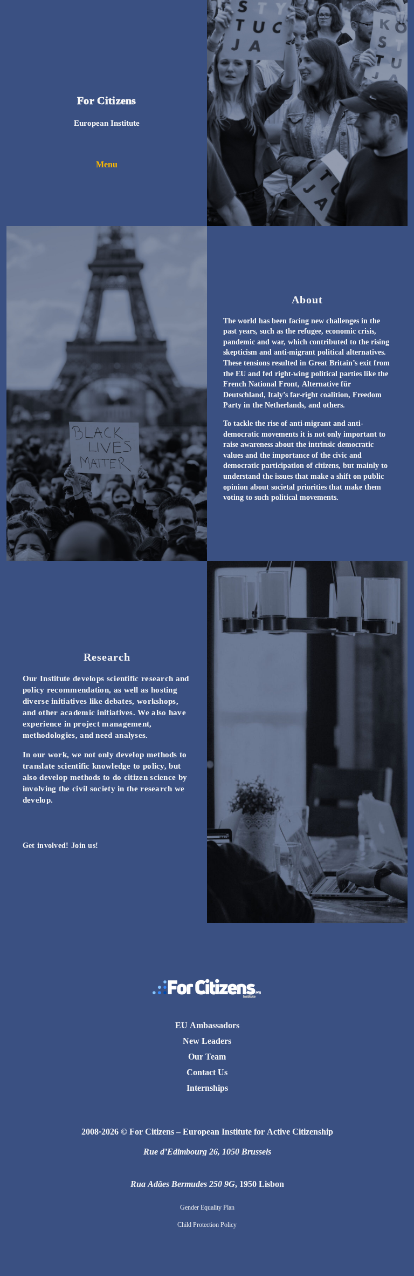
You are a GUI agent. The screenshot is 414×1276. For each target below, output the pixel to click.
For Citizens (106, 100)
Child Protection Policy (207, 1224)
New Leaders (207, 1040)
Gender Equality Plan (207, 1207)
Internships (207, 1087)
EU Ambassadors (207, 1025)
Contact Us (207, 1072)
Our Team (207, 1056)
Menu (107, 164)
